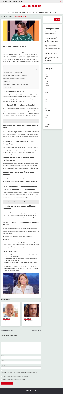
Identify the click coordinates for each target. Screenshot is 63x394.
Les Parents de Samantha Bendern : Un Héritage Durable (16, 84)
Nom (2, 355)
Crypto (46, 76)
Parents (46, 115)
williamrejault (13, 49)
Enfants (46, 83)
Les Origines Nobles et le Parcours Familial (13, 72)
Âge (46, 74)
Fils (45, 97)
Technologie (25, 12)
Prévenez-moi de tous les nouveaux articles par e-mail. (14, 379)
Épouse (46, 87)
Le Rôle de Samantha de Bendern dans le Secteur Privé (15, 75)
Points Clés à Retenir (9, 87)
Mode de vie (48, 12)
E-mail (2, 360)
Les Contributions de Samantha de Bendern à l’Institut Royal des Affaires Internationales (19, 80)
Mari (46, 108)
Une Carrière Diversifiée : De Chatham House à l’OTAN (15, 74)
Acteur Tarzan (28, 321)
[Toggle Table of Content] (36, 69)
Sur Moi (2, 1)
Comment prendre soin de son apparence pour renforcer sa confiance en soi (51, 33)
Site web (3, 365)
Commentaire (4, 340)
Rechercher (58, 19)
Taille (46, 122)
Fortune (46, 99)
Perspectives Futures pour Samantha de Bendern (15, 85)
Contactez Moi (8, 1)
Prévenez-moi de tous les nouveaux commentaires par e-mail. (15, 376)
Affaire (46, 71)
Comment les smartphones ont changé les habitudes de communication (52, 59)
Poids (46, 117)
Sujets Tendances (16, 12)
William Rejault (31, 6)
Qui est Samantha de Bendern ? (10, 71)
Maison (8, 12)
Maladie (46, 106)
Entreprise (41, 12)
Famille (46, 90)
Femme (46, 92)
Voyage (54, 12)
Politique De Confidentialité (19, 1)
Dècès (46, 78)
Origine (46, 113)
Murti (12, 323)
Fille (46, 94)
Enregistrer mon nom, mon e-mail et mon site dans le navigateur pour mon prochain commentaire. (19, 373)
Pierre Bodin (6, 321)
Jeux (30, 12)
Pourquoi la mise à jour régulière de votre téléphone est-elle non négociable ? (52, 53)
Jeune (46, 101)
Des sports (35, 12)
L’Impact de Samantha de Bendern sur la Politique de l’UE (16, 77)
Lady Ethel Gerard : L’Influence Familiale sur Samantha (15, 82)
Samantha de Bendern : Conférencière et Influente (14, 78)
